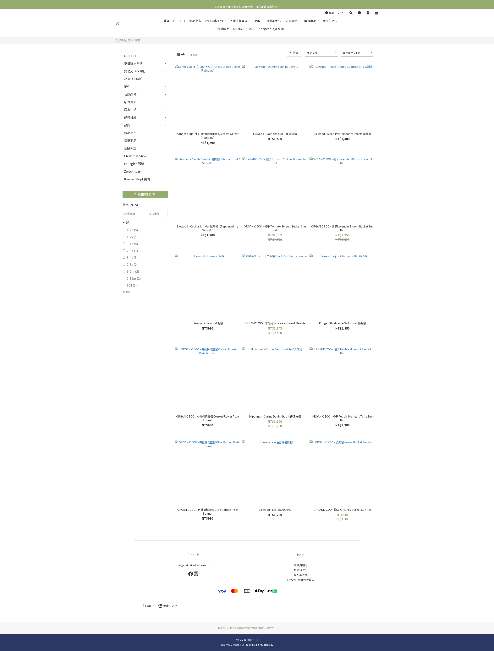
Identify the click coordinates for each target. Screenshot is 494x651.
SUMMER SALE (244, 29)
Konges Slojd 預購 (137, 179)
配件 (130, 40)
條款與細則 (300, 565)
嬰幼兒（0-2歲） (135, 71)
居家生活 (329, 21)
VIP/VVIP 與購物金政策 (300, 580)
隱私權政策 (300, 575)
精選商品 (130, 140)
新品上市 (195, 21)
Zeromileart (132, 171)
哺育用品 (310, 21)
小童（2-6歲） (134, 78)
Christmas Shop (135, 156)
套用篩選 (146, 194)
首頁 (166, 21)
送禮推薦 (130, 117)
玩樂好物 (292, 21)
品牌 (257, 21)
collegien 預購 (134, 163)
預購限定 (223, 29)
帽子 (137, 40)
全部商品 (121, 40)
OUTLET (179, 21)
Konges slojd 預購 (271, 29)
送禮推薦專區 (239, 21)
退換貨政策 (300, 570)
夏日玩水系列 (214, 21)
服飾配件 (273, 21)
